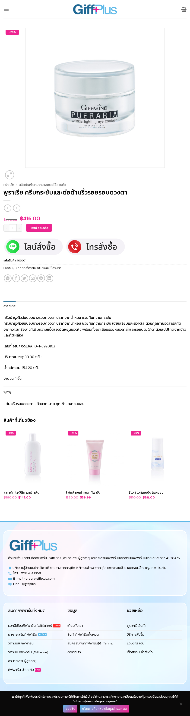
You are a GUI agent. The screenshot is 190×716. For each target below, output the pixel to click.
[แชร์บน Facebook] (16, 278)
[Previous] (5, 512)
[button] (6, 9)
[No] (181, 705)
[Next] (20, 172)
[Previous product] (16, 208)
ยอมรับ (70, 708)
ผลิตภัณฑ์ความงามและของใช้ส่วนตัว (42, 184)
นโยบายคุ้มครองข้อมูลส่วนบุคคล (104, 708)
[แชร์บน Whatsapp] (8, 278)
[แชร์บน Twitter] (24, 278)
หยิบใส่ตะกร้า (39, 228)
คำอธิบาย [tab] (9, 306)
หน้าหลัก (8, 184)
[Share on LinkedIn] (49, 278)
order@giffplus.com (40, 578)
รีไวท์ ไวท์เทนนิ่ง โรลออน (146, 492)
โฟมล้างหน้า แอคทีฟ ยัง (83, 492)
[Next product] (7, 208)
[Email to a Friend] (33, 278)
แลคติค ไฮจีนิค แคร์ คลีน (21, 492)
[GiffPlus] (95, 9)
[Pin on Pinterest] (41, 278)
